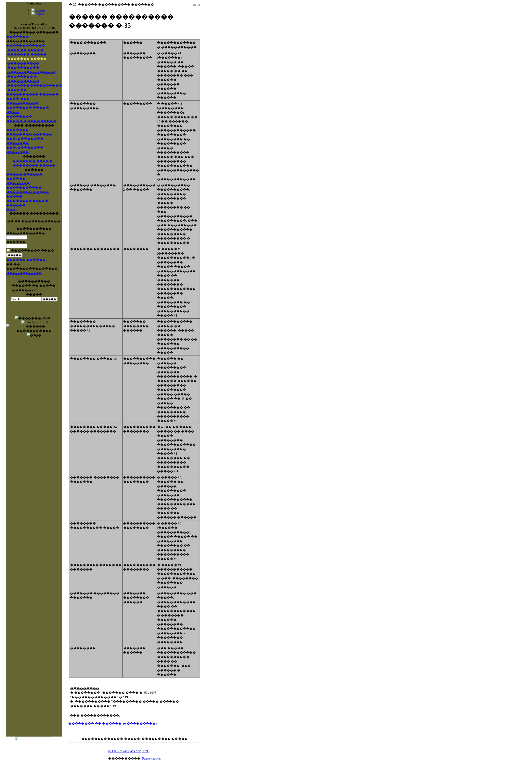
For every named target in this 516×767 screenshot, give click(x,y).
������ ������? (26, 260)
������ (16, 205)
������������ (25, 45)
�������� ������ (29, 134)
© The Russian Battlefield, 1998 (128, 751)
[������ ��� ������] (194, 4)
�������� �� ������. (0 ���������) (112, 723)
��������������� (31, 72)
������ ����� (25, 50)
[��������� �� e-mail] (198, 4)
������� (17, 36)
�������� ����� (34, 165)
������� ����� (27, 54)
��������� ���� (32, 250)
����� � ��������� (31, 121)
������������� (27, 201)
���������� (22, 103)
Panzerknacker (151, 758)
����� (14, 196)
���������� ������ (32, 94)
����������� (24, 273)
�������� (19, 116)
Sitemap (11, 209)
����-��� (18, 98)
